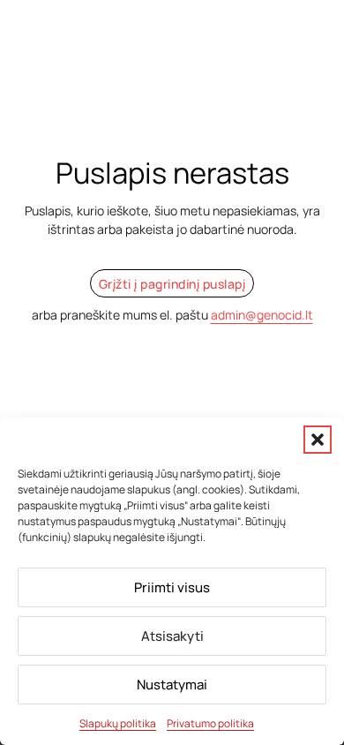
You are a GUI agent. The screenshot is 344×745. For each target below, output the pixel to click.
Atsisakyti (172, 636)
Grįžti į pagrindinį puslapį (172, 283)
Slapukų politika (117, 723)
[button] (317, 439)
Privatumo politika (210, 723)
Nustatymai (172, 684)
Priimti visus (172, 587)
